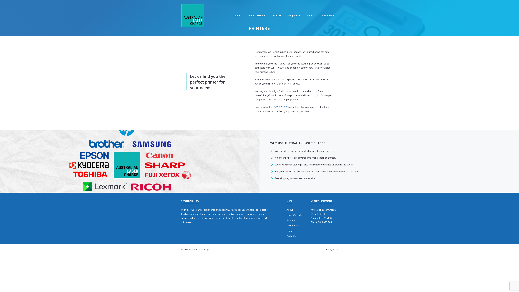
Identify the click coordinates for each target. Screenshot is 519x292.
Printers (277, 15)
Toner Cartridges (257, 15)
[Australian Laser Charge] (192, 15)
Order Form (328, 15)
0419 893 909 (281, 107)
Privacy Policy (332, 249)
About (237, 15)
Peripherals (294, 15)
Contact (311, 15)
